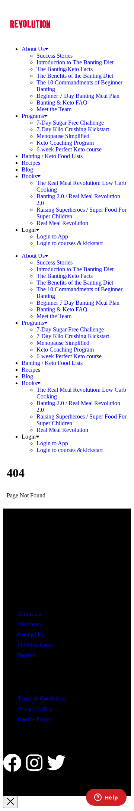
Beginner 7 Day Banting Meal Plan (77, 96)
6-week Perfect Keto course (69, 149)
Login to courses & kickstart (69, 243)
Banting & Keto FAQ (61, 102)
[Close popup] (10, 802)
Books (29, 176)
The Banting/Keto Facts (64, 69)
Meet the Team (53, 109)
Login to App (52, 236)
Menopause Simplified (62, 136)
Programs (33, 116)
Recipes (31, 163)
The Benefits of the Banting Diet (74, 76)
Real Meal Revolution (62, 223)
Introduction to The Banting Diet (75, 62)
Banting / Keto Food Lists (52, 156)
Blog (27, 169)
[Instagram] (34, 762)
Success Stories (54, 55)
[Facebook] (12, 762)
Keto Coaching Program (65, 143)
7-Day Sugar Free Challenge (70, 122)
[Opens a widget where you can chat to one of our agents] (106, 798)
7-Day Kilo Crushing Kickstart (72, 129)
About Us (33, 49)
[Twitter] (56, 762)
